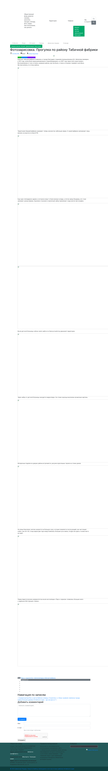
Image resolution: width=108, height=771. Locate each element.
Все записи (39, 34)
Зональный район (41, 20)
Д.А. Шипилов (35, 678)
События (78, 6)
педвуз (42, 678)
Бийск (38, 7)
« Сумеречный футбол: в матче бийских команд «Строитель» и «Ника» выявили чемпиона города (49, 698)
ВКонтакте (25, 757)
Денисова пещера (17, 21)
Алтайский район (41, 13)
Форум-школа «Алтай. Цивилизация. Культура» (79, 31)
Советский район (41, 26)
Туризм (77, 16)
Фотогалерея (31, 57)
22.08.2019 (15, 53)
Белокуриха (39, 10)
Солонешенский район (41, 30)
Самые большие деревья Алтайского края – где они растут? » (37, 700)
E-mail (19, 728)
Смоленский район (42, 23)
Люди (77, 10)
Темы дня (24, 57)
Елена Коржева (33, 53)
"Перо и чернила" (25, 678)
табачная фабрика (50, 678)
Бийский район (41, 16)
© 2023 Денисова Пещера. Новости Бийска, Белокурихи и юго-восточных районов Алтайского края (42, 769)
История (78, 13)
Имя (19, 723)
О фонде (78, 24)
